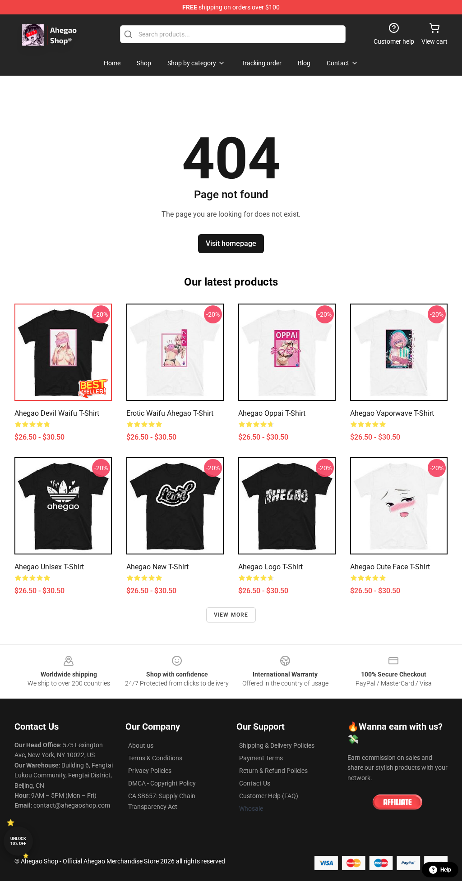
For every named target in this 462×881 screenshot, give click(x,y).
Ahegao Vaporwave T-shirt (392, 413)
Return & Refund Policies (273, 770)
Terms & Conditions (155, 758)
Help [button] (445, 870)
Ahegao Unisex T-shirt (49, 567)
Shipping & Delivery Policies (276, 745)
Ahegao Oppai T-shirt (271, 413)
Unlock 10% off (18, 841)
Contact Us (254, 783)
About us (140, 745)
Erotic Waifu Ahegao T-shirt (169, 413)
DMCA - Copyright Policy (162, 783)
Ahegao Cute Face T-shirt (390, 567)
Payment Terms (261, 758)
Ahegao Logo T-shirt (270, 567)
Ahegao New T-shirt (157, 567)
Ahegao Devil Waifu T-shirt (56, 413)
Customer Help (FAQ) (268, 795)
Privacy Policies (149, 770)
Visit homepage (231, 243)
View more (231, 615)
